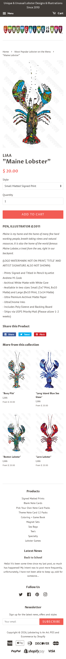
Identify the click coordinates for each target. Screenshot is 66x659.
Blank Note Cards (33, 503)
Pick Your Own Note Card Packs (33, 507)
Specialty (33, 536)
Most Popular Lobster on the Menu (32, 51)
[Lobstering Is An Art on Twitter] (21, 595)
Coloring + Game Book (33, 517)
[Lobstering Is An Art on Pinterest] (37, 595)
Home (6, 51)
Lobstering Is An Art (38, 632)
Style (6, 179)
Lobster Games (33, 540)
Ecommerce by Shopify (33, 636)
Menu (10, 13)
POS (52, 632)
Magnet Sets (33, 521)
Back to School (33, 557)
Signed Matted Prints (33, 498)
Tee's (33, 531)
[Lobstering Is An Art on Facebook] (29, 595)
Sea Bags (33, 526)
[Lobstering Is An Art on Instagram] (45, 595)
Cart (60, 13)
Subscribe (51, 622)
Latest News (33, 551)
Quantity (8, 195)
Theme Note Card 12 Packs (33, 512)
